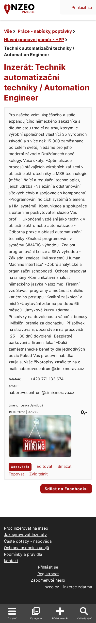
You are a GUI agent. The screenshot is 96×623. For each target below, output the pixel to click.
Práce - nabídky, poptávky (45, 31)
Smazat (65, 466)
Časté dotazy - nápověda (28, 541)
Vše (8, 31)
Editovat (44, 466)
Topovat (16, 473)
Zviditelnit (38, 473)
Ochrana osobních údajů (26, 547)
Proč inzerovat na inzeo (26, 528)
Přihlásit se (82, 7)
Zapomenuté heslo (48, 580)
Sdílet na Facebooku (66, 488)
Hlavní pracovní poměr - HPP (34, 39)
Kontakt (11, 560)
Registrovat (48, 573)
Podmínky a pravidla (23, 554)
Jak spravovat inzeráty (25, 534)
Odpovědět (20, 467)
